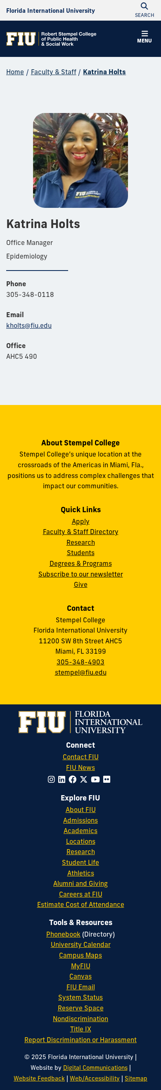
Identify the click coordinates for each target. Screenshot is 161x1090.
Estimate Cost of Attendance (80, 904)
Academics (80, 830)
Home (15, 72)
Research (80, 542)
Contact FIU (81, 757)
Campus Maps (80, 955)
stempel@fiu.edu (81, 672)
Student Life (80, 862)
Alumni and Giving (80, 883)
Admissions (80, 820)
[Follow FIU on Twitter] (85, 779)
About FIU (81, 809)
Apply (81, 521)
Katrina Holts (104, 72)
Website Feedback (39, 1078)
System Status (80, 997)
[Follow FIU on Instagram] (53, 779)
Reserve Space (81, 1008)
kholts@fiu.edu (29, 325)
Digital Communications (95, 1067)
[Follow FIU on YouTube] (97, 779)
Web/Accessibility (95, 1078)
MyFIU (80, 966)
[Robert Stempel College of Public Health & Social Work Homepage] (51, 39)
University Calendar (81, 944)
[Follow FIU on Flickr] (108, 779)
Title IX (80, 1029)
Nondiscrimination (80, 1019)
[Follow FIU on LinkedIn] (63, 779)
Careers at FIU (80, 894)
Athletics (80, 873)
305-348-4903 (80, 662)
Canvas (80, 976)
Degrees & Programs (81, 563)
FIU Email (80, 987)
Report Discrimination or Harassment (80, 1040)
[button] (144, 38)
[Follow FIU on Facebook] (74, 779)
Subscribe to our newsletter (80, 574)
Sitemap (136, 1078)
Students (81, 553)
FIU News (80, 767)
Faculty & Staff (53, 72)
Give (81, 584)
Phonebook (63, 934)
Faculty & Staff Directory (80, 531)
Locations (80, 841)
